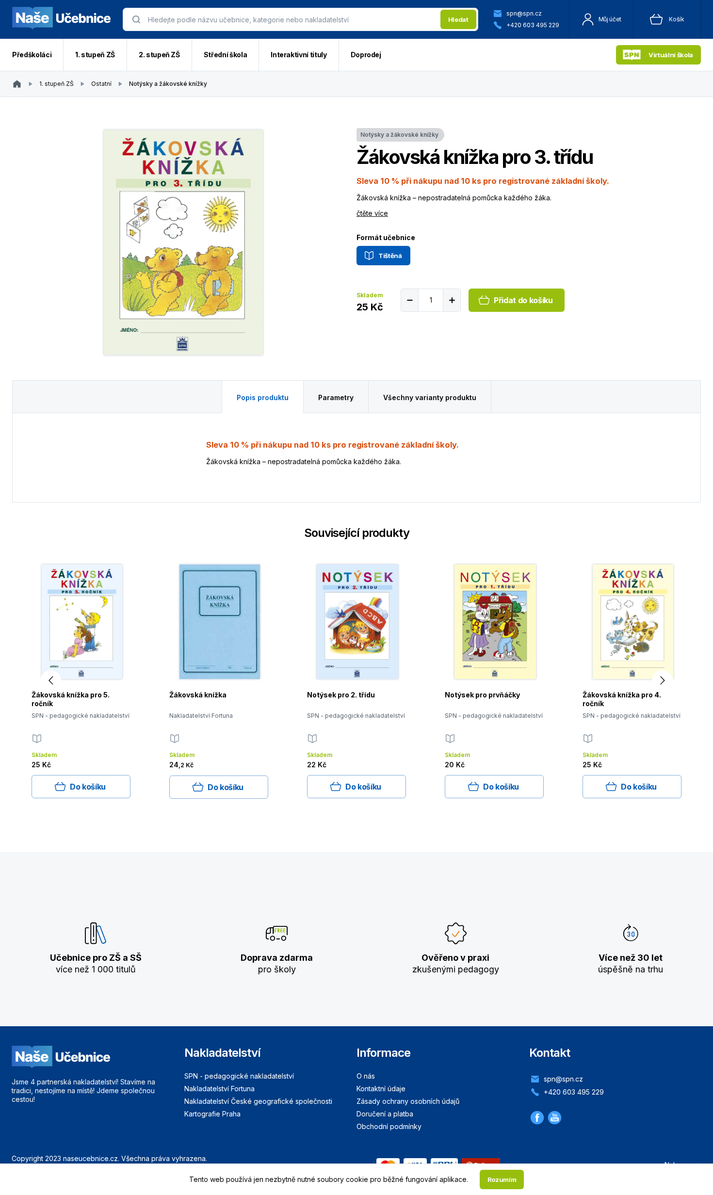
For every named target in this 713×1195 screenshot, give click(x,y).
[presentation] (291, 19)
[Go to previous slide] (50, 680)
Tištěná (390, 255)
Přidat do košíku (523, 300)
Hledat (458, 19)
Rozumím (502, 1179)
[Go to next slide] (662, 680)
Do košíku (88, 786)
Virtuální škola (670, 55)
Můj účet (610, 19)
